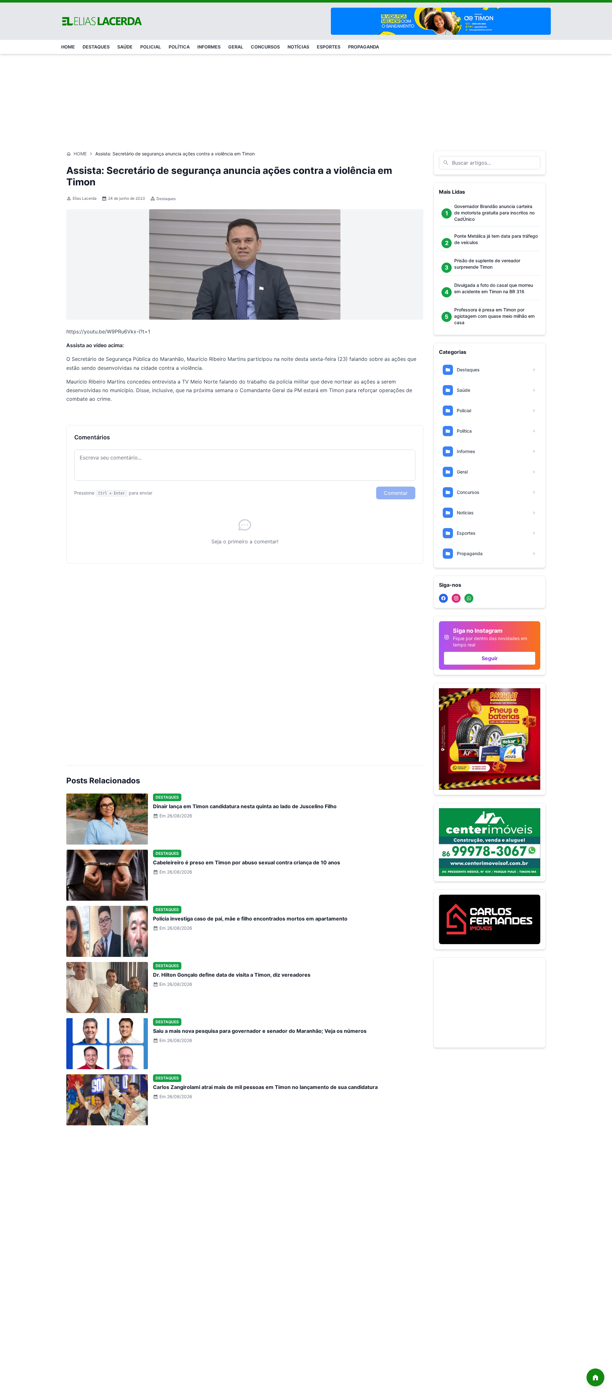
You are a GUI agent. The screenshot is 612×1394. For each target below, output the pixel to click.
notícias (298, 46)
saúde (125, 46)
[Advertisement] (306, 99)
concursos (265, 46)
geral (235, 46)
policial (150, 46)
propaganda (363, 46)
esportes (328, 46)
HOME (68, 46)
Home (80, 153)
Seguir (490, 658)
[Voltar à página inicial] (595, 1377)
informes (209, 46)
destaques (96, 46)
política (179, 46)
